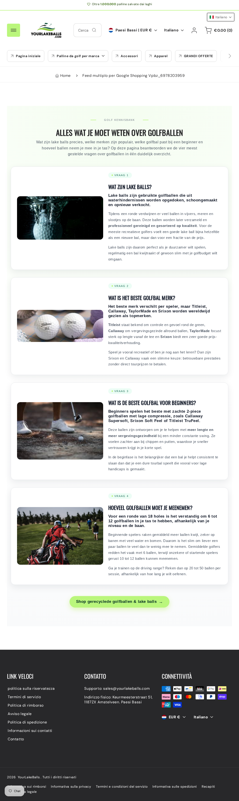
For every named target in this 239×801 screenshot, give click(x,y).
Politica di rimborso (26, 705)
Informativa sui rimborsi (27, 786)
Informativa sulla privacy (71, 786)
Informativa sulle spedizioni (174, 786)
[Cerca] (94, 30)
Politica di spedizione (27, 722)
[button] (78, 56)
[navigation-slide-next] (224, 56)
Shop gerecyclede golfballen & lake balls (119, 601)
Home (65, 75)
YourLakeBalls (29, 777)
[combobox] (87, 30)
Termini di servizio (24, 696)
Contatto (16, 739)
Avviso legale (20, 713)
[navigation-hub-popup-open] (13, 30)
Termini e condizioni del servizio (122, 786)
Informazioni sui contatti (30, 730)
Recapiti (208, 786)
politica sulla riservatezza (31, 688)
